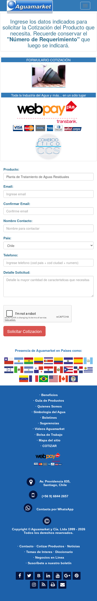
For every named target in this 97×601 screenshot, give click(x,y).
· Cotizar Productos (49, 546)
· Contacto (25, 546)
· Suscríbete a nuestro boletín (49, 563)
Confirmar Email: (16, 203)
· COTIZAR (48, 446)
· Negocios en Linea (48, 557)
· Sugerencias (48, 423)
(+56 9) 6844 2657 (55, 496)
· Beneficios (48, 395)
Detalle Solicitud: (16, 272)
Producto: (11, 169)
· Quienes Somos (48, 406)
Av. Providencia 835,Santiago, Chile (54, 483)
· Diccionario (63, 552)
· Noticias (72, 546)
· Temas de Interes (38, 552)
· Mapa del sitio (48, 440)
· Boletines (48, 417)
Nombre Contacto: (17, 220)
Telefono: (10, 255)
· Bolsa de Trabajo (48, 434)
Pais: (7, 238)
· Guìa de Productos (48, 400)
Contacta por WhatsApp (55, 509)
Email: (8, 186)
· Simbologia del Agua (48, 412)
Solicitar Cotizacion (24, 331)
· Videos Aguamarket (49, 429)
